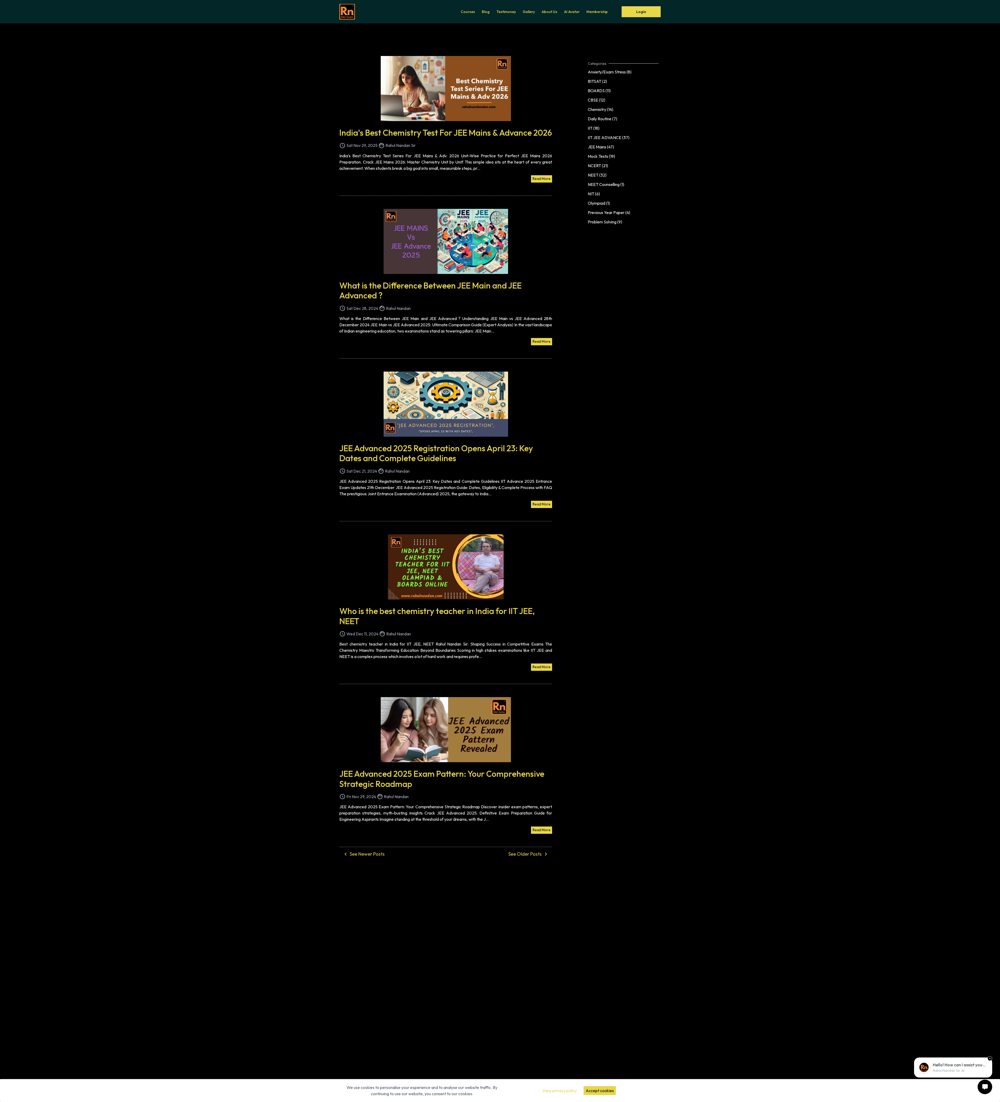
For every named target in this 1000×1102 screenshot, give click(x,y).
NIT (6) (594, 193)
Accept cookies (600, 1090)
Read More (542, 178)
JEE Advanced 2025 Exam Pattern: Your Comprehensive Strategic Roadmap (441, 778)
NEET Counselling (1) (606, 184)
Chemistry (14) (600, 109)
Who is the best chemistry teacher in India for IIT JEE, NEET (437, 616)
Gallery (529, 11)
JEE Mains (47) (601, 146)
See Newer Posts (363, 854)
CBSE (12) (596, 100)
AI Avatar (572, 11)
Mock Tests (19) (601, 156)
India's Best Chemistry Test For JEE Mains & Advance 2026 (445, 132)
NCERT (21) (598, 165)
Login (641, 11)
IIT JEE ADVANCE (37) (608, 137)
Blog (486, 11)
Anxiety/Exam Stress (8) (610, 71)
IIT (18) (593, 128)
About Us (549, 11)
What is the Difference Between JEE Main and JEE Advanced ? (430, 290)
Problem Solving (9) (605, 221)
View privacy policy (559, 1090)
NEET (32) (597, 175)
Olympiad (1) (599, 203)
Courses (468, 11)
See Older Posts (528, 854)
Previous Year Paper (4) (609, 212)
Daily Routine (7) (602, 118)
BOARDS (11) (599, 90)
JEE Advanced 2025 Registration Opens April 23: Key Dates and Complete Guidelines (436, 453)
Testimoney (506, 11)
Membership (597, 11)
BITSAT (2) (597, 81)
